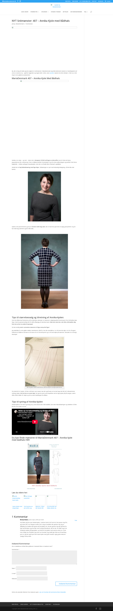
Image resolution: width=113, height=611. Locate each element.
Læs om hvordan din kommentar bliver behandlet (52, 592)
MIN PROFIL (68, 1)
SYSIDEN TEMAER (56, 12)
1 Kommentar (29, 24)
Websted (14, 578)
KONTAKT (94, 1)
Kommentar (15, 549)
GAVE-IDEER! (24, 12)
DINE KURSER (75, 1)
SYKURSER (44, 12)
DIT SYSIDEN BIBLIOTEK (85, 1)
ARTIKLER (65, 12)
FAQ (85, 12)
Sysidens (52, 73)
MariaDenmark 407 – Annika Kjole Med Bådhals (36, 78)
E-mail (14, 573)
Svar (76, 520)
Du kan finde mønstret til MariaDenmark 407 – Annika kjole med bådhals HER (42, 438)
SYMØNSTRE (34, 12)
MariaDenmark (20, 24)
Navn (14, 568)
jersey (13, 24)
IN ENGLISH (100, 1)
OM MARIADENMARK (76, 12)
